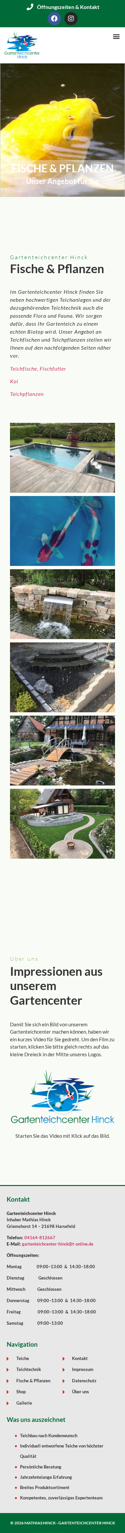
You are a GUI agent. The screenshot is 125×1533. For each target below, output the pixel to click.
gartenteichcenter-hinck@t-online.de (57, 1244)
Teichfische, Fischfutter (38, 368)
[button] (116, 36)
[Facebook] (54, 18)
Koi (14, 381)
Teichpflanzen (27, 394)
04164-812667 (39, 1237)
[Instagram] (71, 18)
